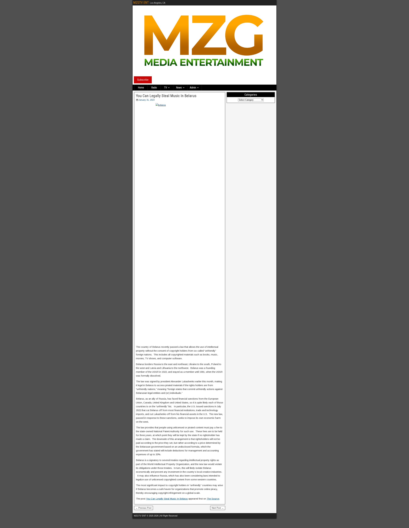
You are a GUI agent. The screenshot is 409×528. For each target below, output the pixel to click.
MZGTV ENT (141, 2)
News (179, 87)
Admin (193, 87)
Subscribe (143, 79)
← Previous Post (143, 508)
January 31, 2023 (146, 100)
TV (165, 87)
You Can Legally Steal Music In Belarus (166, 96)
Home (141, 87)
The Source (213, 498)
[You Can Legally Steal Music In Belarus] (179, 223)
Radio (154, 87)
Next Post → (218, 508)
